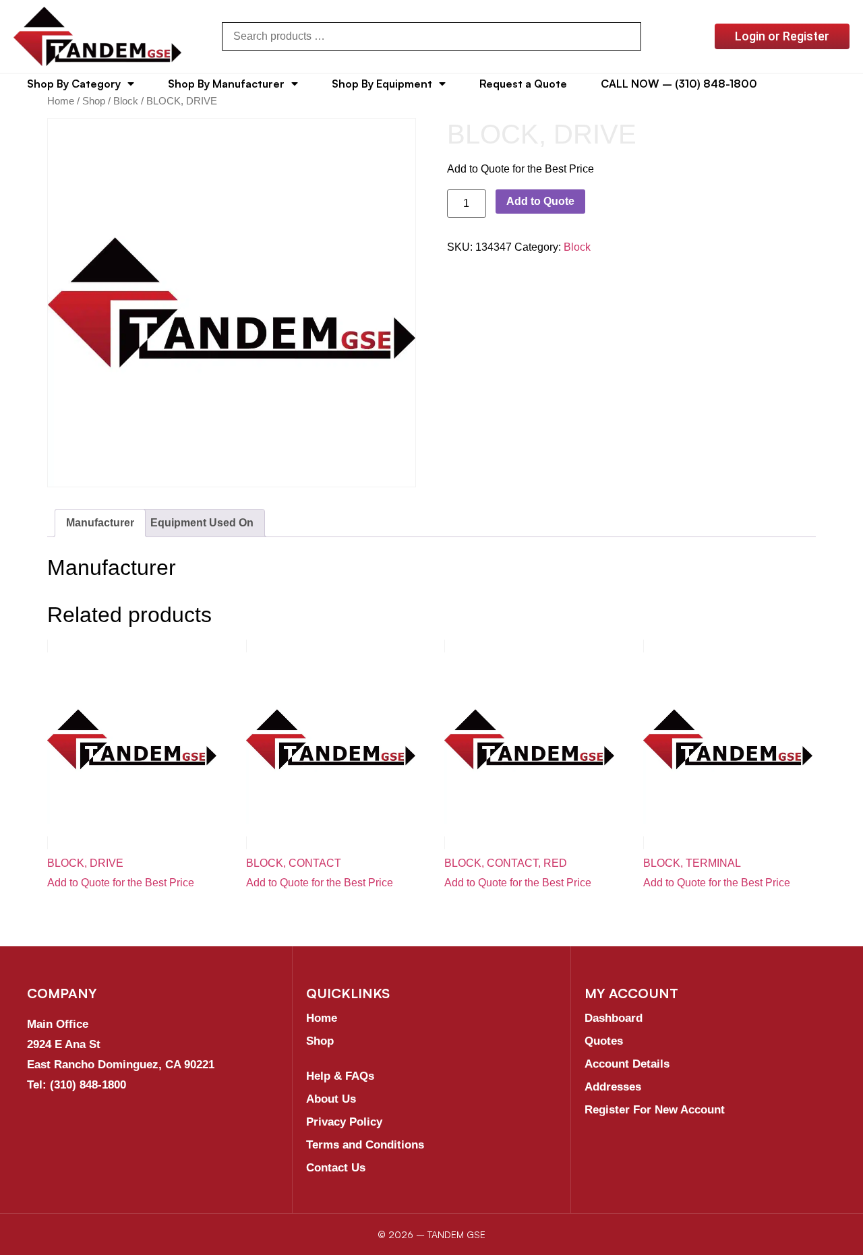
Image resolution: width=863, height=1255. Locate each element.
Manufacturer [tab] (100, 522)
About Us (331, 1099)
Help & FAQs (340, 1076)
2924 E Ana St (63, 1044)
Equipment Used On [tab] (202, 522)
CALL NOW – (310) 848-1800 (679, 83)
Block (125, 101)
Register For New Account (655, 1109)
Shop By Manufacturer (226, 83)
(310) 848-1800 (88, 1084)
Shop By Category (74, 83)
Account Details (627, 1064)
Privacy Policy (344, 1121)
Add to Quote (540, 201)
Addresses (613, 1086)
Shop (93, 101)
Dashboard (614, 1018)
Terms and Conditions (365, 1144)
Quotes (604, 1041)
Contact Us (335, 1167)
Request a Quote (523, 83)
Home (60, 101)
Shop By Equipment (382, 83)
